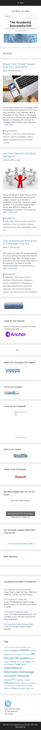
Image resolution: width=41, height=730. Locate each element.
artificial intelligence (11, 650)
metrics (13, 227)
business (24, 650)
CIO (33, 654)
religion (5, 140)
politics (30, 137)
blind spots (19, 277)
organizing (7, 289)
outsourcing (28, 683)
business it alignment (16, 654)
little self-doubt (26, 286)
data (28, 661)
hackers (23, 664)
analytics (29, 647)
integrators (31, 134)
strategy (13, 688)
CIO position (22, 658)
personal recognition (18, 137)
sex (20, 140)
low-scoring (21, 224)
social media (28, 140)
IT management (25, 283)
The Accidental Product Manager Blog (18, 624)
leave (14, 224)
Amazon (23, 647)
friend (24, 134)
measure (30, 224)
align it (13, 647)
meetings (6, 227)
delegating (28, 280)
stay (4, 230)
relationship (25, 227)
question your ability (10, 292)
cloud (32, 658)
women (32, 688)
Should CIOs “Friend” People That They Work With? (19, 65)
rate (18, 227)
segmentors (13, 140)
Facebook (11, 664)
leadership (8, 683)
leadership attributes (11, 286)
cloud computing (10, 662)
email (5, 664)
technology (21, 688)
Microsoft (16, 683)
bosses (8, 134)
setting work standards (28, 292)
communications (17, 280)
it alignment (19, 680)
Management (10, 218)
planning (28, 289)
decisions (32, 662)
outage (22, 683)
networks (6, 137)
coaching (31, 221)
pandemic (34, 683)
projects (12, 685)
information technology (16, 675)
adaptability (9, 277)
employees (7, 224)
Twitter (27, 688)
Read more (9, 125)
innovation (8, 680)
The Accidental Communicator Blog (17, 590)
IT (13, 679)
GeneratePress (20, 727)
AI (10, 647)
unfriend (6, 143)
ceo (28, 654)
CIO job (9, 658)
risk (16, 685)
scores (33, 227)
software (7, 688)
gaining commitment (10, 283)
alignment (18, 647)
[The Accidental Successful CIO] (20, 414)
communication (20, 662)
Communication (11, 131)
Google (18, 664)
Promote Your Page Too (20, 437)
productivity (7, 685)
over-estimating (18, 289)
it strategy (27, 680)
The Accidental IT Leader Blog (15, 599)
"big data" (6, 647)
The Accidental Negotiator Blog (16, 612)
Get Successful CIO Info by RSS (20, 544)
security (21, 686)
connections (16, 134)
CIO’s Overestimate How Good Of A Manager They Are (20, 242)
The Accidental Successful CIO (20, 24)
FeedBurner (25, 517)
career (25, 654)
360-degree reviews (13, 221)
